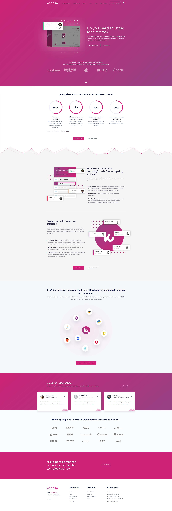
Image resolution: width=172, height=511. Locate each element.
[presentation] (122, 386)
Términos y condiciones (113, 496)
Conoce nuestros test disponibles (86, 363)
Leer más (62, 403)
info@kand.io (54, 492)
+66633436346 (56, 495)
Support (89, 499)
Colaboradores (66, 3)
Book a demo (106, 45)
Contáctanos (73, 499)
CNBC (67, 131)
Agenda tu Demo (91, 496)
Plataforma (76, 3)
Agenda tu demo (92, 138)
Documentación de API (113, 494)
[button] (124, 3)
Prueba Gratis (115, 3)
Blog (96, 3)
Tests (90, 3)
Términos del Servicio (112, 501)
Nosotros (72, 501)
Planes (84, 3)
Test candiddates (93, 45)
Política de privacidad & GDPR (115, 499)
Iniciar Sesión (103, 3)
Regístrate (106, 464)
